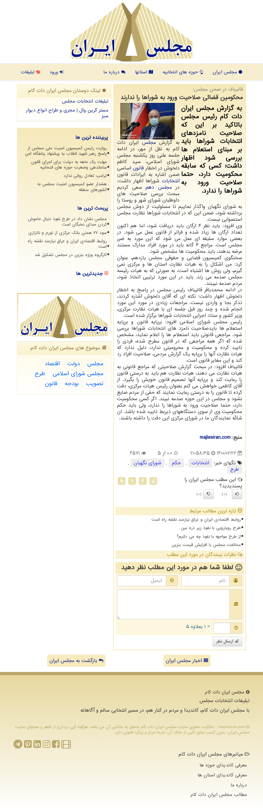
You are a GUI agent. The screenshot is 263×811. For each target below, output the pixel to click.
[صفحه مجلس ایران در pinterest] (28, 746)
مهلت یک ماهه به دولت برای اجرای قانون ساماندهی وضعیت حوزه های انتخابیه (69, 164)
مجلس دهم (159, 187)
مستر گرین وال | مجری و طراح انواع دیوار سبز (67, 113)
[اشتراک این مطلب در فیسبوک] (142, 481)
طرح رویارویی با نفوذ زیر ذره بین (211, 528)
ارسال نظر (225, 641)
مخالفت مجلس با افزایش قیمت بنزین (206, 545)
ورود (54, 72)
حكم (176, 463)
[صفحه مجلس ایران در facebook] (56, 746)
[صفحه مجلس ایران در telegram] (17, 746)
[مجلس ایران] (131, 32)
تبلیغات (28, 72)
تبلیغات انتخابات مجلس (85, 101)
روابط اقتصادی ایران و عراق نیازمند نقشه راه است (196, 520)
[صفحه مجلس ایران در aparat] (66, 746)
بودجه (72, 383)
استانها (142, 72)
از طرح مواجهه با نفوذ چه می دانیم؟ (209, 537)
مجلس (149, 142)
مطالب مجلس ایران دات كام (219, 794)
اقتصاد (52, 364)
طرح (234, 469)
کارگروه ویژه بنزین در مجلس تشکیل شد (71, 255)
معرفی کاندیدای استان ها (222, 775)
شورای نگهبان (147, 463)
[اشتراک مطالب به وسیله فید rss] (121, 481)
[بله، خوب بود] (237, 494)
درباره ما (112, 72)
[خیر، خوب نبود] (208, 494)
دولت (73, 364)
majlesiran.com (215, 437)
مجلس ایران (226, 72)
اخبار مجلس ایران (185, 661)
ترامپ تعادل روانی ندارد (85, 176)
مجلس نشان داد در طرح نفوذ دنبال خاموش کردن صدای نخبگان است (67, 222)
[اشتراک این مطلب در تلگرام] (153, 481)
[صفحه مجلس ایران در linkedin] (37, 746)
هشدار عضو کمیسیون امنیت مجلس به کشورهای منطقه (72, 187)
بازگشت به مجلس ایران (74, 661)
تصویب (94, 383)
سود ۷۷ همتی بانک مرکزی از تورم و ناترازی (67, 233)
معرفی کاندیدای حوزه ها (223, 765)
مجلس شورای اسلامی (78, 373)
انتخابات (171, 181)
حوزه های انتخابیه (181, 72)
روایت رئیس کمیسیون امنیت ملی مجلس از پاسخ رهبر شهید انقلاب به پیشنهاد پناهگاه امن (66, 151)
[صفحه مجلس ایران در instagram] (46, 746)
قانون (138, 168)
